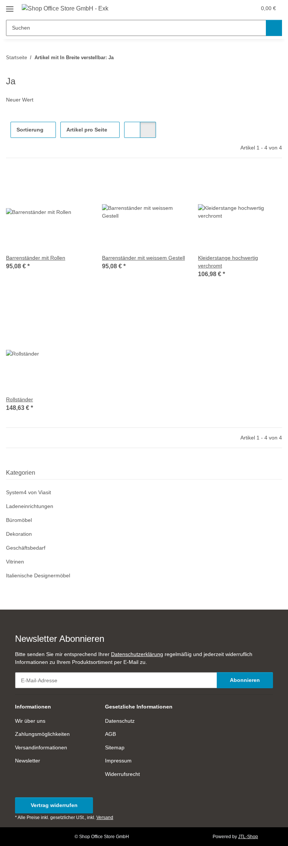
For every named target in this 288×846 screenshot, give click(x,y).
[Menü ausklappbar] (10, 6)
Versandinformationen (41, 747)
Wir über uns (30, 721)
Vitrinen (15, 562)
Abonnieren (245, 680)
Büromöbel (19, 520)
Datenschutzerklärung (137, 654)
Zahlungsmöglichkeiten (42, 734)
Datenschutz (120, 721)
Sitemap (114, 747)
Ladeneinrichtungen (29, 506)
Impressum (118, 761)
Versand (104, 817)
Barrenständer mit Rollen (35, 258)
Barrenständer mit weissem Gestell (143, 258)
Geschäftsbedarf (25, 548)
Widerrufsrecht (122, 774)
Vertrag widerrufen (54, 805)
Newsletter (27, 761)
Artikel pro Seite (86, 130)
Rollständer (19, 399)
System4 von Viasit (28, 492)
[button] (221, 8)
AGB (110, 734)
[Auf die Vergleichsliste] (58, 183)
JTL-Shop (248, 836)
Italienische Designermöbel (38, 575)
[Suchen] (274, 28)
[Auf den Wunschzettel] (77, 183)
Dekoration (19, 534)
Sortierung (30, 130)
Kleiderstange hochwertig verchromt (228, 262)
